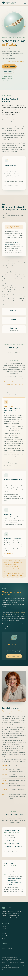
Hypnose (4, 933)
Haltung (4, 926)
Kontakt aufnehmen (9, 66)
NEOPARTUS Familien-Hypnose (9, 946)
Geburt (4, 928)
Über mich (4, 935)
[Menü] (25, 3)
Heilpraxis (4, 931)
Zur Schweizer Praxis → (14, 656)
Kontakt (4, 938)
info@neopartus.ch (6, 951)
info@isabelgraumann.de (13, 843)
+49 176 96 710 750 (11, 840)
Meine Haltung (8, 71)
